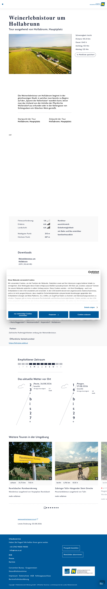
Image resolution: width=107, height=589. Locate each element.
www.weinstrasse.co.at (27, 519)
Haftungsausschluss (43, 576)
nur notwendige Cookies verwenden (23, 314)
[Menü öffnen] (2, 4)
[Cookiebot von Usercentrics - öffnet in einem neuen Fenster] (90, 272)
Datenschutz (24, 576)
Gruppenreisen (31, 568)
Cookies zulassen (84, 314)
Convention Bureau (16, 568)
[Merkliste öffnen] (9, 4)
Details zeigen (89, 307)
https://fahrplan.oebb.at (18, 343)
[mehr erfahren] (30, 470)
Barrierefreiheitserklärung (19, 579)
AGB (32, 576)
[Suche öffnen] (11, 4)
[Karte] (6, 4)
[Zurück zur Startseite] (97, 4)
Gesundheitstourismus (18, 571)
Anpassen (52, 314)
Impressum (13, 576)
